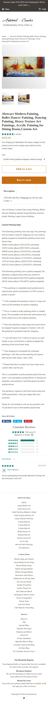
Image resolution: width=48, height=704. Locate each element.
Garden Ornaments (24, 585)
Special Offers (24, 625)
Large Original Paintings (24, 518)
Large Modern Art (24, 505)
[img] (8, 466)
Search (24, 502)
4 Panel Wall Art (24, 525)
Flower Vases (24, 601)
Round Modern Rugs (24, 565)
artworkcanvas (31, 694)
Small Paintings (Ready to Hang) (24, 512)
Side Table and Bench (24, 591)
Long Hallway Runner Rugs (24, 562)
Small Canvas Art (24, 509)
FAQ (24, 622)
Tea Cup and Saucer (24, 582)
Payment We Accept (24, 628)
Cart (44, 9)
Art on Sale (24, 541)
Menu (7, 9)
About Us (24, 619)
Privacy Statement (24, 638)
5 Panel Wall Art (24, 528)
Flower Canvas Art (24, 538)
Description (9, 191)
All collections (24, 548)
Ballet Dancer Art (24, 531)
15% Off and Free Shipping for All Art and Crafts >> (23, 199)
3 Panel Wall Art (24, 522)
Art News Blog (24, 648)
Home (4, 36)
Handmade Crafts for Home (24, 595)
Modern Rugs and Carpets (24, 559)
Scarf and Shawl (24, 604)
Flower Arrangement (24, 598)
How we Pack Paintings (24, 544)
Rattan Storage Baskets (24, 569)
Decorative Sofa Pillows (24, 575)
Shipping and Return (24, 632)
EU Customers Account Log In (24, 651)
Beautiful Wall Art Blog (24, 641)
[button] (8, 134)
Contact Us (24, 635)
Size (3, 155)
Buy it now (24, 180)
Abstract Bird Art (24, 535)
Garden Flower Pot (24, 588)
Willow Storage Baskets (24, 572)
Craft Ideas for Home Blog (24, 608)
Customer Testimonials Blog (24, 645)
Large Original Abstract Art (24, 515)
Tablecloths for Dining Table (24, 578)
